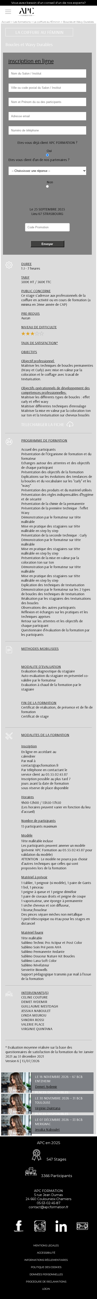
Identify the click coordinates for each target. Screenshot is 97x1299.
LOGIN (46, 1288)
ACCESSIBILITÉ (46, 1252)
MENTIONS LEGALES (46, 1245)
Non (50, 182)
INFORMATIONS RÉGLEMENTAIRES (46, 1260)
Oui (49, 150)
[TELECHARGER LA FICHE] (68, 426)
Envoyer (47, 244)
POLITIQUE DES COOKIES (46, 1267)
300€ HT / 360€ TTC (36, 279)
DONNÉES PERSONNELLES (46, 1274)
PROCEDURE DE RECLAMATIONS (46, 1281)
